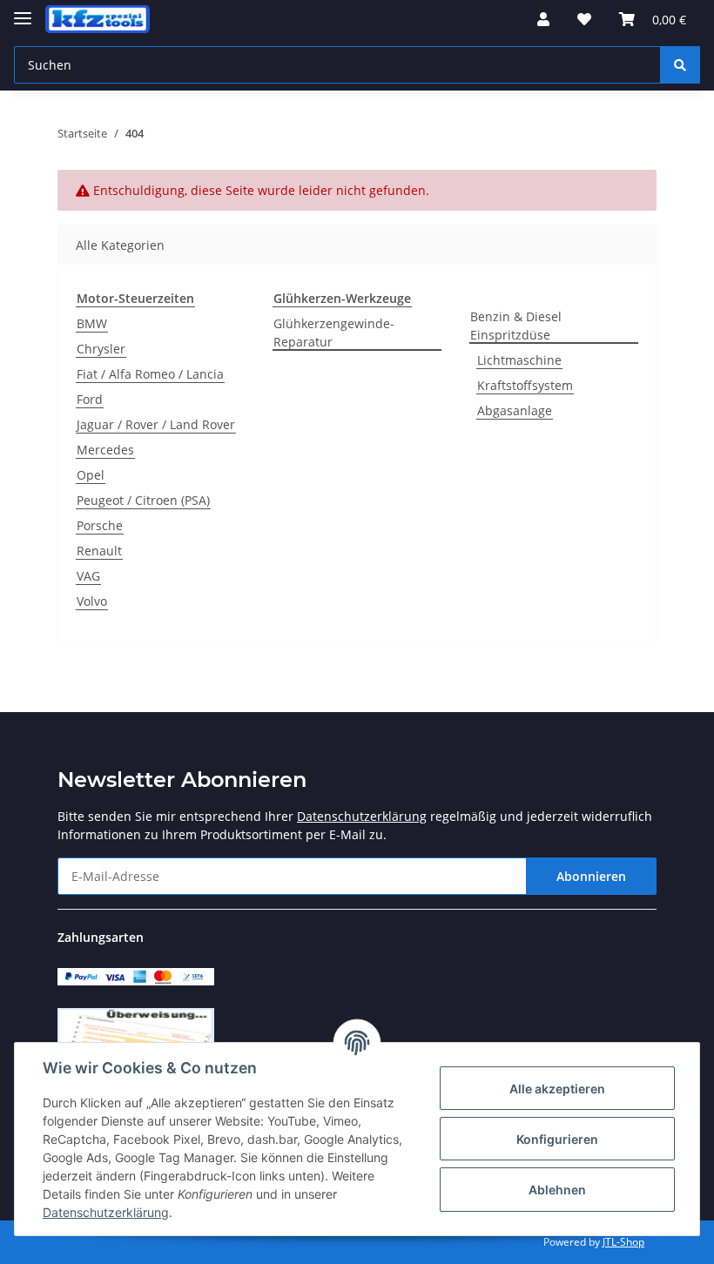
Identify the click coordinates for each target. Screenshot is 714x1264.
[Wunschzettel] (584, 19)
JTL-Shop (623, 1241)
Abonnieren (591, 876)
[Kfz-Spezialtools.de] (97, 19)
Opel (90, 475)
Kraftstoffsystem (525, 385)
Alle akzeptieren (557, 1088)
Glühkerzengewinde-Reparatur (333, 332)
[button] (543, 19)
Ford (90, 399)
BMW (92, 323)
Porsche (100, 525)
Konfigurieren (557, 1139)
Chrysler (101, 348)
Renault (99, 550)
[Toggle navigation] (22, 11)
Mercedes (105, 449)
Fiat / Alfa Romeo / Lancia (150, 374)
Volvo (92, 601)
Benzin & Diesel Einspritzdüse (516, 325)
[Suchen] (680, 65)
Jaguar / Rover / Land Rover (156, 424)
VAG (88, 576)
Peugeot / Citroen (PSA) (143, 500)
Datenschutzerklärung (362, 816)
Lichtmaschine (519, 360)
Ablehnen (557, 1189)
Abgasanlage (514, 410)
